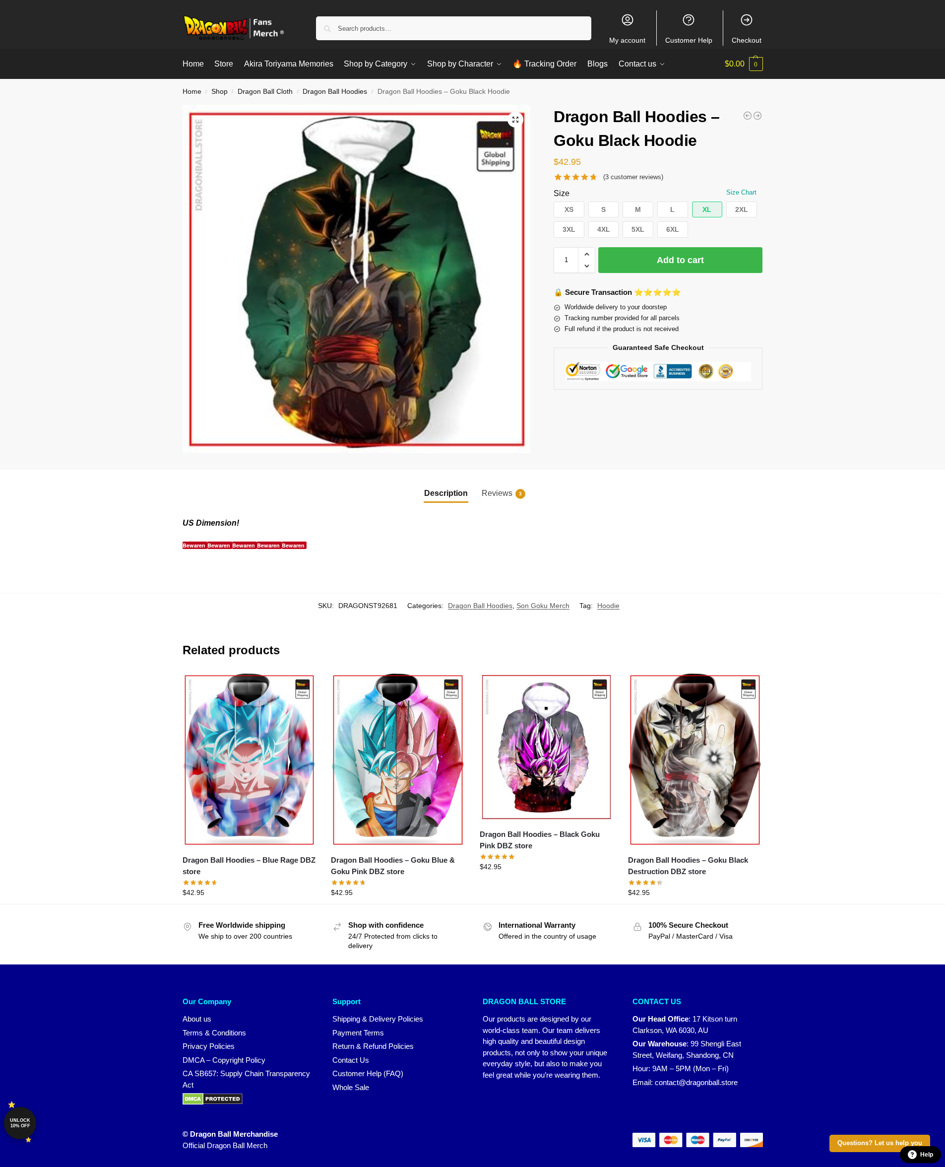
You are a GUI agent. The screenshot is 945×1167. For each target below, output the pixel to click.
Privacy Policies (209, 1046)
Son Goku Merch (542, 606)
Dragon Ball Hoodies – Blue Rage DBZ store (249, 866)
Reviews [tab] (502, 493)
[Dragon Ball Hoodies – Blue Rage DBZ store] (249, 760)
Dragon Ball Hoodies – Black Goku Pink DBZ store (540, 840)
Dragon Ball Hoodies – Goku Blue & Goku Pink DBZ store (393, 866)
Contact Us (350, 1060)
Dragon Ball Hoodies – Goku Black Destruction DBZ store (688, 866)
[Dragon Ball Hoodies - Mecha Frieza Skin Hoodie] (757, 116)
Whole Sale (350, 1087)
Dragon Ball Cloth (265, 91)
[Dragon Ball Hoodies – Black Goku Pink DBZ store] (547, 747)
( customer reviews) (633, 177)
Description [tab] (446, 493)
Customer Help (688, 40)
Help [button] (926, 1154)
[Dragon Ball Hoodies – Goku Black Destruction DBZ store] (695, 760)
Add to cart (680, 260)
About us (197, 1019)
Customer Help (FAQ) (367, 1073)
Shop (219, 91)
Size (561, 193)
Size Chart (741, 192)
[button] (744, 64)
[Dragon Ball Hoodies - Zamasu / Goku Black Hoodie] (748, 116)
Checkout (746, 40)
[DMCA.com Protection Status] (248, 1099)
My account (627, 40)
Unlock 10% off (20, 1123)
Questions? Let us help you (879, 1143)
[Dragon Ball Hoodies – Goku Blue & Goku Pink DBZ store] (398, 760)
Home (192, 91)
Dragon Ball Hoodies (335, 91)
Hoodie (608, 606)
